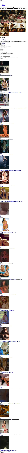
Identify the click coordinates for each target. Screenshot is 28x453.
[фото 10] (4, 27)
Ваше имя (1, 54)
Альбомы (3, 4)
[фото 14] (13, 31)
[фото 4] (4, 18)
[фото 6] (21, 18)
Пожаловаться (3, 39)
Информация (3, 38)
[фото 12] (21, 27)
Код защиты (6, 57)
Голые (4, 43)
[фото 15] (21, 31)
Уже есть (2, 49)
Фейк (1, 48)
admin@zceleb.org (9, 451)
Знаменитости (3, 5)
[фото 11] (13, 27)
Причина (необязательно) (3, 52)
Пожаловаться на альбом (3, 47)
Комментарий (2, 56)
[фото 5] (13, 18)
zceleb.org (5, 451)
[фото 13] (4, 31)
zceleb (1, 0)
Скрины (3, 43)
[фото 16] (4, 36)
